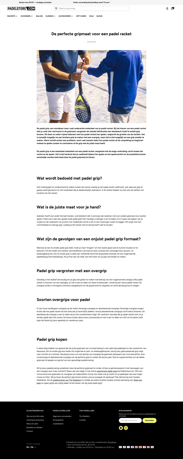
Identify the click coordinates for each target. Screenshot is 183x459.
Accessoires (65, 16)
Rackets (11, 16)
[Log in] (167, 8)
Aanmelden (149, 420)
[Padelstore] (26, 8)
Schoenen (25, 16)
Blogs (99, 16)
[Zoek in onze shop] (56, 8)
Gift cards (81, 16)
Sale (91, 16)
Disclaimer (112, 442)
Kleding (49, 16)
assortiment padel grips (107, 371)
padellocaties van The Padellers (67, 380)
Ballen (39, 16)
